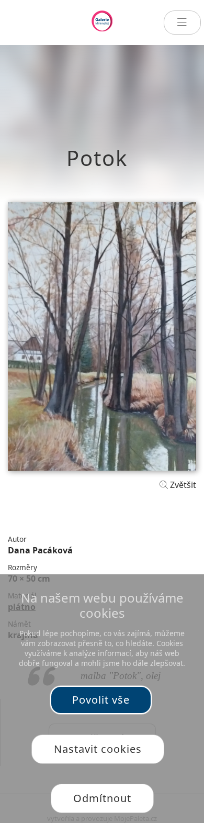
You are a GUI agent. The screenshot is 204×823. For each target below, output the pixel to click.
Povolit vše (101, 700)
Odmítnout (102, 798)
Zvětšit (182, 485)
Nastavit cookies (98, 749)
